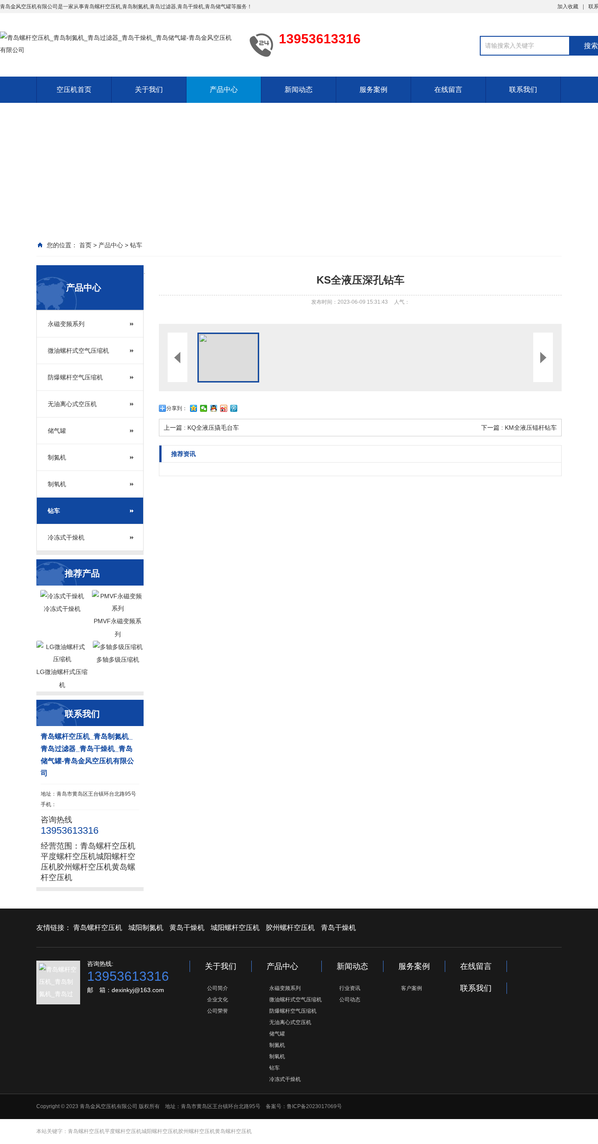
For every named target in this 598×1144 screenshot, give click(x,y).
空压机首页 (73, 89)
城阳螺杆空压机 (235, 927)
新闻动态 (299, 89)
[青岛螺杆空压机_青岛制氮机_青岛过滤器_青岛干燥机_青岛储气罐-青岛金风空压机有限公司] (118, 45)
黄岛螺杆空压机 (233, 1131)
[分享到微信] (204, 408)
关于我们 (149, 89)
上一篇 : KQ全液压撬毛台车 (201, 427)
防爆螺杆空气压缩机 (75, 377)
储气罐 (57, 430)
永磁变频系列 (66, 323)
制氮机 (57, 457)
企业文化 (217, 1000)
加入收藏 (567, 7)
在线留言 (448, 89)
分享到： (176, 408)
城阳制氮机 (145, 927)
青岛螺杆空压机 (102, 7)
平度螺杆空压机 (68, 856)
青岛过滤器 (163, 7)
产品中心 (224, 89)
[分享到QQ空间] (193, 408)
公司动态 (349, 1000)
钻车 (136, 245)
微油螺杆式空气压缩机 (78, 350)
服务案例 (373, 89)
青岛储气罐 (218, 7)
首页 (85, 245)
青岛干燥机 (190, 7)
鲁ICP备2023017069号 (314, 1106)
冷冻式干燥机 (66, 537)
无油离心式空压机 (72, 403)
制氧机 (57, 484)
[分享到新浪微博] (224, 408)
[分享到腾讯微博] (234, 408)
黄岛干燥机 (186, 927)
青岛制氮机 (135, 7)
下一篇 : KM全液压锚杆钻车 (519, 427)
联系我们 (523, 89)
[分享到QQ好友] (214, 408)
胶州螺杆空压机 (84, 867)
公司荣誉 (217, 1011)
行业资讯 (349, 988)
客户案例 (411, 988)
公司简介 (217, 988)
